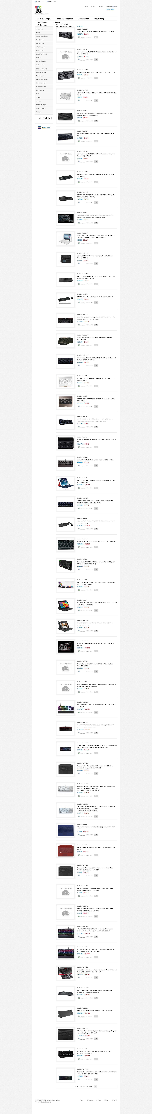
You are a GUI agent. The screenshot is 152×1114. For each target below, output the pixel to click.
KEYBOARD (80, 26)
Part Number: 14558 (82, 804)
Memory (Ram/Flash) (41, 68)
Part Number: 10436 (82, 90)
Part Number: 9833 (82, 641)
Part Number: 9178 (82, 539)
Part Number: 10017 (82, 355)
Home (86, 6)
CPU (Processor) (40, 47)
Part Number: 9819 (82, 376)
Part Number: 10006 (82, 620)
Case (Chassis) (40, 39)
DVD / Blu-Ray (40, 50)
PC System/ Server (41, 86)
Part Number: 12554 (82, 29)
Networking (99, 19)
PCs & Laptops (44, 19)
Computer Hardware (64, 19)
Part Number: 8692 (82, 131)
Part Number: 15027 (82, 1028)
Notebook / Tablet (40, 83)
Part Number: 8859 (82, 518)
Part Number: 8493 (82, 682)
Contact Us (114, 1100)
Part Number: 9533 (82, 212)
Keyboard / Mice (40, 65)
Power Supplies (40, 90)
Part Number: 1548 (82, 661)
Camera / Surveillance (42, 36)
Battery (38, 32)
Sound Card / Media (41, 104)
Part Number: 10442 (82, 906)
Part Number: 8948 (82, 580)
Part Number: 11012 (82, 722)
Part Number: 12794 (82, 967)
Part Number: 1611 (82, 49)
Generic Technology (46, 1102)
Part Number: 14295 (82, 70)
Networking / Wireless (41, 79)
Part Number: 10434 (82, 233)
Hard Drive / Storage (41, 54)
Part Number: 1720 (82, 478)
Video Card (39, 112)
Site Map (106, 1100)
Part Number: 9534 (82, 294)
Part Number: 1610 (82, 151)
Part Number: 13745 (82, 987)
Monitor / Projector (41, 72)
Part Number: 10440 (82, 865)
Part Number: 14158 (82, 274)
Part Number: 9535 (82, 172)
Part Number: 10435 (82, 253)
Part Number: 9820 (82, 396)
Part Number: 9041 (82, 600)
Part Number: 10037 (82, 335)
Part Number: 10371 (82, 1049)
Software (56, 22)
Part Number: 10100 (82, 498)
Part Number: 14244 (82, 947)
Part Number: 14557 (82, 783)
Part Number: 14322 (82, 192)
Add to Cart (89, 37)
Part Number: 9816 (82, 845)
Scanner (38, 97)
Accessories (83, 19)
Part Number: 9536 (82, 110)
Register (54, 1)
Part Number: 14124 (82, 926)
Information (109, 6)
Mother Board (39, 75)
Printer (38, 94)
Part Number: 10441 (82, 885)
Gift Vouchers (90, 1100)
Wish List (93, 6)
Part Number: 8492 (82, 559)
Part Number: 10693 (82, 743)
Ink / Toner (39, 57)
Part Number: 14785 (82, 702)
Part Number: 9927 (82, 457)
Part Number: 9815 (82, 824)
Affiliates (98, 1100)
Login (43, 1)
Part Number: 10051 (82, 1008)
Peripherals (42, 22)
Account (101, 6)
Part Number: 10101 (82, 416)
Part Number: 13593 (82, 1069)
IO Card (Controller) (41, 61)
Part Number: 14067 (82, 314)
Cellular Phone (40, 43)
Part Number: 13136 (82, 763)
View (96, 37)
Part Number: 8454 (82, 437)
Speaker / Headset (41, 108)
